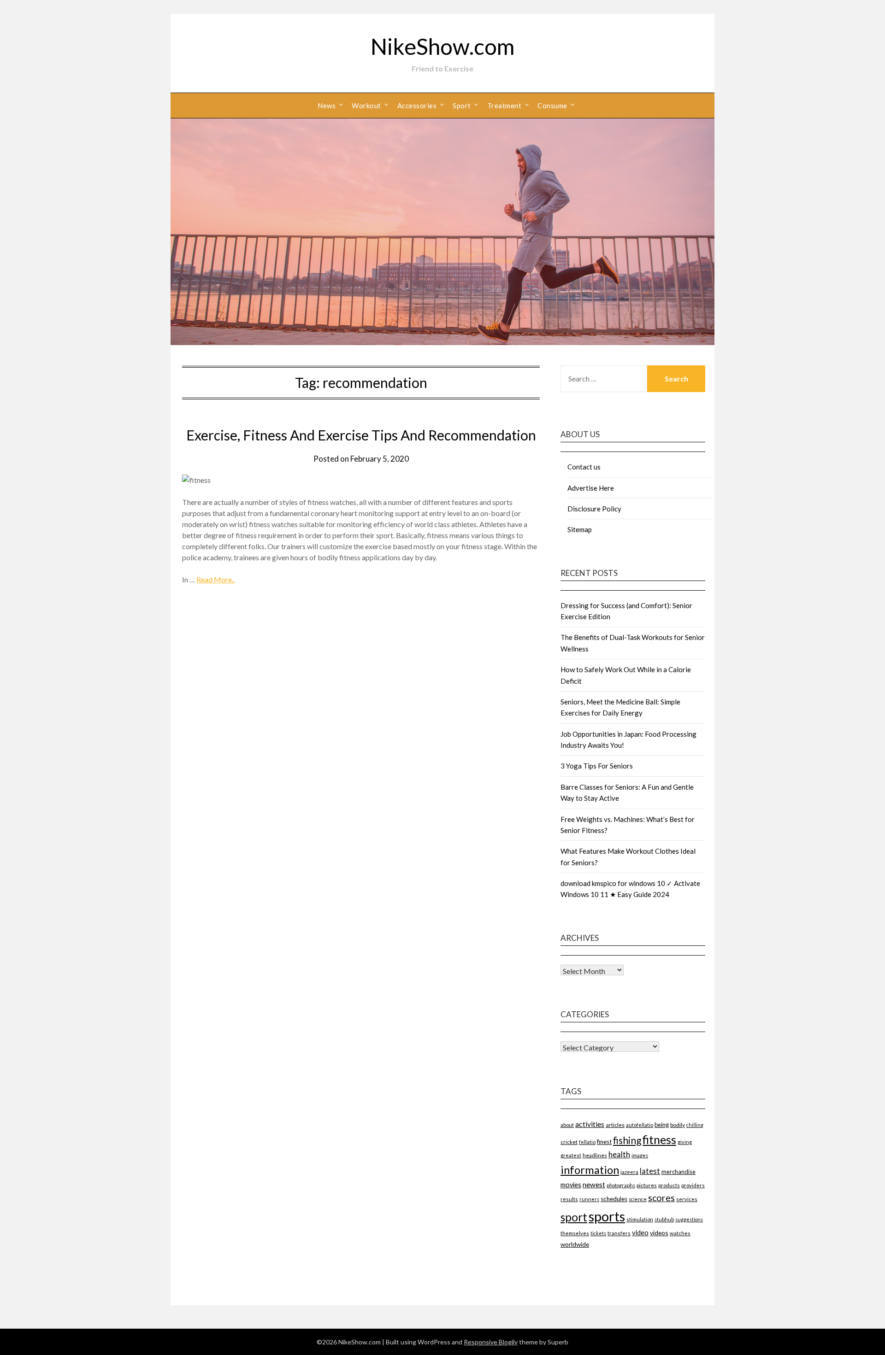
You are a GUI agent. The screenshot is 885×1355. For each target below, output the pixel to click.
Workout (366, 105)
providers (693, 1185)
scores (661, 1197)
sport (573, 1217)
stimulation (639, 1219)
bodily (677, 1124)
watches (680, 1233)
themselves (574, 1233)
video (640, 1233)
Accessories (417, 105)
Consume (552, 105)
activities (589, 1124)
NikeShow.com (442, 46)
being (662, 1124)
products (669, 1185)
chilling (694, 1125)
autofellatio (639, 1125)
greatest (570, 1155)
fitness (659, 1139)
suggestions (689, 1219)
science (638, 1199)
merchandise (678, 1171)
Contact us (584, 467)
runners (589, 1199)
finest (604, 1141)
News (327, 105)
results (569, 1199)
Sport (462, 105)
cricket (569, 1141)
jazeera (629, 1172)
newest (594, 1184)
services (686, 1199)
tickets (598, 1233)
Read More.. (215, 579)
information (589, 1169)
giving (685, 1142)
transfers (619, 1233)
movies (570, 1185)
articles (615, 1124)
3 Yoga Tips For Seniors (596, 766)
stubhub (664, 1219)
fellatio (587, 1142)
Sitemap (579, 529)
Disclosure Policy (594, 508)
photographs (621, 1185)
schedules (614, 1198)
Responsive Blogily (491, 1342)
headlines (595, 1155)
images (639, 1155)
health (619, 1154)
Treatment (504, 105)
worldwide (574, 1244)
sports (607, 1216)
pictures (647, 1185)
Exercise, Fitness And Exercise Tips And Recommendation (361, 435)
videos (659, 1233)
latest (650, 1171)
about (567, 1125)
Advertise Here (590, 488)
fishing (627, 1140)
